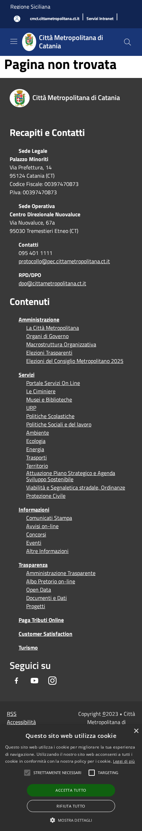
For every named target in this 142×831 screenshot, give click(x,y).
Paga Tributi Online (41, 620)
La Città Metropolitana (52, 328)
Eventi (33, 543)
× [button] (136, 731)
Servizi (26, 374)
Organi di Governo (47, 336)
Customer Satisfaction (45, 634)
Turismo (28, 647)
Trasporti (36, 457)
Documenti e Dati (46, 598)
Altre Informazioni (47, 551)
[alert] (71, 778)
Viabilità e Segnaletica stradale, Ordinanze (75, 487)
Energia (35, 449)
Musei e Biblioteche (49, 399)
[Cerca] (127, 42)
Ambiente (37, 432)
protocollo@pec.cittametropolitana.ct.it (64, 261)
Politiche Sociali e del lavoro (58, 424)
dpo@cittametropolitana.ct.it (52, 283)
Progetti (35, 606)
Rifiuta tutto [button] (71, 806)
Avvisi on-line (42, 526)
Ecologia (35, 441)
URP (31, 408)
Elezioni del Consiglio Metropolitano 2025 (74, 361)
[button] (57, 773)
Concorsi (36, 534)
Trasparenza (33, 565)
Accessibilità (21, 722)
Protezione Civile (45, 496)
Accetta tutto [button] (70, 790)
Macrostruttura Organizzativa (61, 344)
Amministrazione (39, 319)
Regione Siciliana (30, 6)
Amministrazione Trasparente (60, 573)
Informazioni (34, 509)
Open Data (38, 589)
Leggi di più (124, 761)
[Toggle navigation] (14, 41)
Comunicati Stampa (49, 518)
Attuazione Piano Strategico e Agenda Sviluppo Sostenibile (70, 476)
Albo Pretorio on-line (50, 581)
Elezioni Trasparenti (49, 352)
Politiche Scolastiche (50, 416)
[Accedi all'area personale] (17, 19)
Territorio (37, 466)
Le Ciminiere (40, 391)
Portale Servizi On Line (53, 383)
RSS (12, 714)
